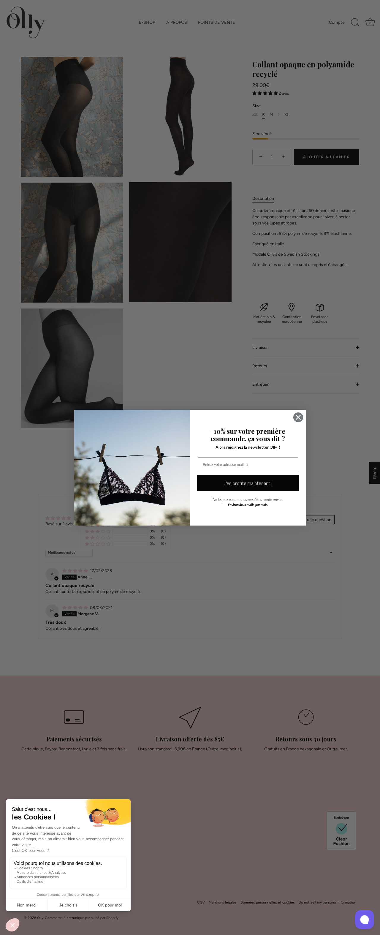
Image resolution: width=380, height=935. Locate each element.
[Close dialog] (298, 417)
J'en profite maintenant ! (248, 483)
